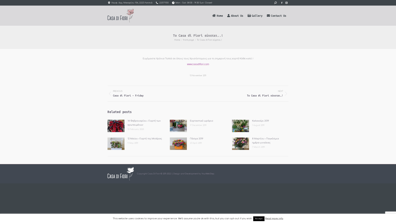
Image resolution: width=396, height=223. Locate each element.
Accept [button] (259, 219)
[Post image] (116, 126)
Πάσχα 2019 (196, 139)
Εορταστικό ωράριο (201, 121)
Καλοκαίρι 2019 (260, 121)
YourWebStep (208, 174)
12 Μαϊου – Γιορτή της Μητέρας (145, 139)
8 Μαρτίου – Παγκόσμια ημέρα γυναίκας (265, 141)
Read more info (274, 218)
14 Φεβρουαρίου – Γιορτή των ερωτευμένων (144, 123)
